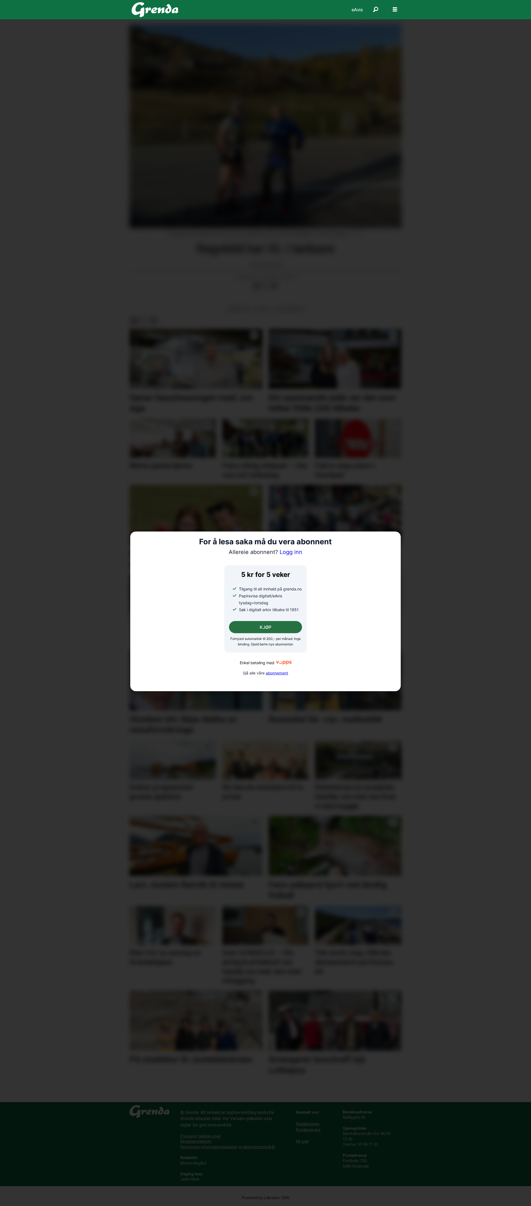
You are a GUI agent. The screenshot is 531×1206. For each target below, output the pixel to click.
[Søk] (375, 9)
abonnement (277, 673)
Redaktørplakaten (196, 1141)
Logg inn (265, 552)
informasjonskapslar (219, 1147)
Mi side (302, 1141)
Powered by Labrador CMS (266, 1198)
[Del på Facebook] (256, 286)
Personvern (190, 1147)
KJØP (265, 627)
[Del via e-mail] (274, 286)
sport (263, 309)
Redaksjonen (307, 1123)
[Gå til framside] (155, 9)
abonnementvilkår (259, 1147)
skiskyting (239, 309)
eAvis (357, 9)
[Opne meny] (395, 10)
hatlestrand (289, 309)
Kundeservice (308, 1129)
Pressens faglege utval (200, 1136)
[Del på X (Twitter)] (265, 286)
